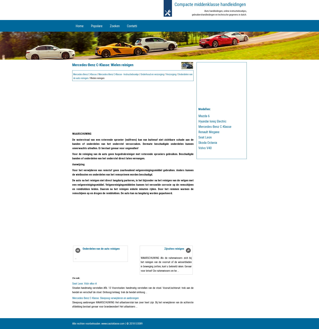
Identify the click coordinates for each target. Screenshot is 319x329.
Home (80, 26)
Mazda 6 (204, 116)
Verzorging (171, 74)
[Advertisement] (133, 105)
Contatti (132, 26)
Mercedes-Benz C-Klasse (85, 74)
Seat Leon (205, 137)
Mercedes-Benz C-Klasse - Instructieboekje (119, 74)
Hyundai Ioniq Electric (212, 121)
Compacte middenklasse (210, 4)
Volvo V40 (205, 148)
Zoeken (115, 26)
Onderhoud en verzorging (152, 74)
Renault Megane (208, 132)
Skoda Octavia (207, 143)
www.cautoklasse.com (113, 323)
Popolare (97, 26)
